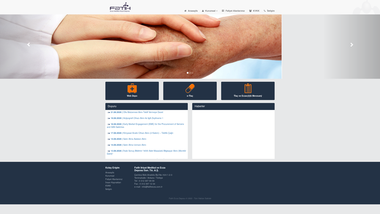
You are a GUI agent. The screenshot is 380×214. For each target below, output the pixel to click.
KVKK (256, 10)
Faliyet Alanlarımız (235, 10)
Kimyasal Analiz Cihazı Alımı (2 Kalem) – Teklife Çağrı (141, 132)
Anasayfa (193, 10)
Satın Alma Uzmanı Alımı (128, 144)
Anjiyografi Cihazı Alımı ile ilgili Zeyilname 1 (136, 118)
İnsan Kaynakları (113, 182)
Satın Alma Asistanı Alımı (128, 138)
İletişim (271, 10)
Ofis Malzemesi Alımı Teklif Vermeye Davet (136, 112)
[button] (28, 44)
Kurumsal (210, 10)
